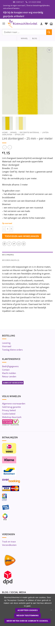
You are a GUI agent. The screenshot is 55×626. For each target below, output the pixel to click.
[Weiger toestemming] (51, 611)
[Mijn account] (41, 24)
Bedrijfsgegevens (10, 366)
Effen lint (20, 134)
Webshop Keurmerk (11, 417)
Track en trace (9, 541)
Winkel (13, 132)
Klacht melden (9, 373)
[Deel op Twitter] (14, 244)
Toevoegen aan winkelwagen (22, 236)
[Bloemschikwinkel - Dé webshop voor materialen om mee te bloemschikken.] (22, 23)
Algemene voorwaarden (13, 403)
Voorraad (6, 346)
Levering (6, 342)
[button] (3, 23)
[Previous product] (10, 147)
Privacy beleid (9, 410)
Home (5, 132)
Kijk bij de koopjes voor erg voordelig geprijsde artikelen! (23, 14)
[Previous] (6, 80)
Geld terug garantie (11, 406)
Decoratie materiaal (29, 132)
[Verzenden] (49, 32)
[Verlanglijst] (46, 24)
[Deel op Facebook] (9, 244)
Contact (5, 369)
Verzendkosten (9, 545)
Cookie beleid (8, 413)
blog (34, 38)
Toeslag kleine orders (12, 349)
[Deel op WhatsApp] (4, 244)
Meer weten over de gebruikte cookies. (27, 621)
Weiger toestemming (27, 615)
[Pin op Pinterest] (23, 244)
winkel (23, 38)
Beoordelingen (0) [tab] (10, 260)
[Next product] (4, 147)
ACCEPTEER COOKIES (27, 610)
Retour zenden (9, 376)
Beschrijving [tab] (8, 255)
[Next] (48, 80)
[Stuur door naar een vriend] (19, 244)
